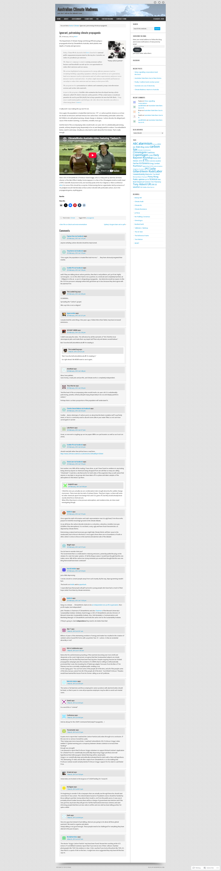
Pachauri (144, 177)
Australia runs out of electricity (145, 86)
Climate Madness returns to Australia (147, 89)
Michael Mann (137, 177)
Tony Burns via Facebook (75, 251)
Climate (76, 26)
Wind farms (150, 187)
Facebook (163, 2)
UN (152, 184)
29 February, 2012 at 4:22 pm (76, 447)
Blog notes (145, 147)
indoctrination (158, 166)
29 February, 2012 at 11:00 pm (76, 600)
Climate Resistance (141, 209)
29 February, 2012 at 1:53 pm (76, 253)
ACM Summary (76, 19)
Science (153, 179)
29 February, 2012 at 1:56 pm (76, 270)
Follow (137, 50)
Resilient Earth (139, 224)
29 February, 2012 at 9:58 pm (77, 486)
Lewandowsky (139, 174)
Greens (146, 163)
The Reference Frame (142, 235)
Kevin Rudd (148, 171)
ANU (159, 144)
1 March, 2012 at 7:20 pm (75, 774)
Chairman (99, 610)
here (87, 53)
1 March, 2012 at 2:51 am (75, 631)
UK (149, 184)
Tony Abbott (140, 184)
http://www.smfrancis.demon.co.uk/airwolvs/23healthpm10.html (82, 454)
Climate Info (89, 19)
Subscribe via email (139, 36)
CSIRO (150, 155)
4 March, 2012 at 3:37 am (75, 839)
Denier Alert (157, 158)
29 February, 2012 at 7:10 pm (76, 464)
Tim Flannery (156, 182)
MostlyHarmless (72, 837)
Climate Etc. (138, 205)
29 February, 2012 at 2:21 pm (76, 315)
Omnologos (139, 220)
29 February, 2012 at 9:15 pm (76, 547)
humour (137, 166)
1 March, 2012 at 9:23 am (76, 352)
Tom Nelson (139, 239)
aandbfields (142, 105)
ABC (135, 143)
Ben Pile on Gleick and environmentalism (73, 224)
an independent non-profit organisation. (105, 605)
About (66, 19)
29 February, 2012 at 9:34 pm (76, 571)
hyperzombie (71, 313)
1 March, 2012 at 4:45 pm (75, 717)
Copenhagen (140, 155)
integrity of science (138, 169)
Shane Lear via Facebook (75, 462)
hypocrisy (145, 166)
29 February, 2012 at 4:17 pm (76, 430)
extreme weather (155, 161)
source (79, 102)
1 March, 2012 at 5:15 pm (75, 732)
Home (59, 19)
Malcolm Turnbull (152, 174)
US (155, 184)
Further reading (107, 19)
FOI (97, 19)
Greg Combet (155, 163)
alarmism (145, 143)
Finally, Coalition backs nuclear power (147, 82)
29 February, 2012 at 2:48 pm (76, 371)
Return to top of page (63, 867)
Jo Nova (137, 213)
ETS (145, 160)
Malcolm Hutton (72, 681)
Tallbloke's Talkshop (141, 228)
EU (149, 161)
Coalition (151, 152)
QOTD (147, 179)
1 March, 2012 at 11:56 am (75, 650)
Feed (155, 2)
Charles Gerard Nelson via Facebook (78, 408)
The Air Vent (139, 232)
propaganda (90, 218)
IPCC (147, 168)
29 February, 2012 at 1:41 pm (76, 238)
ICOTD (151, 166)
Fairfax (136, 163)
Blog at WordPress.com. (156, 867)
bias (138, 147)
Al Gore (155, 144)
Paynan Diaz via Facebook (75, 236)
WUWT (137, 243)
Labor (158, 171)
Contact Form (121, 19)
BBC (134, 147)
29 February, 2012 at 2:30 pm (76, 332)
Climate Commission (144, 150)
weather (136, 187)
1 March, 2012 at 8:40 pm (75, 817)
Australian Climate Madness (78, 9)
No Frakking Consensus (142, 217)
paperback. (82, 584)
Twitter (159, 2)
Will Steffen (143, 187)
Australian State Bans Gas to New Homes (148, 78)
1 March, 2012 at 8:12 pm (75, 789)
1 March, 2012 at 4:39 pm (75, 703)
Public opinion (139, 179)
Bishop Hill (138, 198)
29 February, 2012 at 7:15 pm (76, 514)
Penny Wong (153, 177)
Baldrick (69, 512)
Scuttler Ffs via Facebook (75, 268)
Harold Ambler (71, 569)
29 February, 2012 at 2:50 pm (76, 388)
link (61, 185)
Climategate (140, 152)
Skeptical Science (143, 182)
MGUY (75, 36)
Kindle (72, 584)
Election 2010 (137, 161)
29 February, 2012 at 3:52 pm (76, 411)
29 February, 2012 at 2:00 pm (76, 294)
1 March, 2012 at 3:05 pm (75, 683)
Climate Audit (139, 201)
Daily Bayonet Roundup (146, 156)
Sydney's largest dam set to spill (114, 224)
